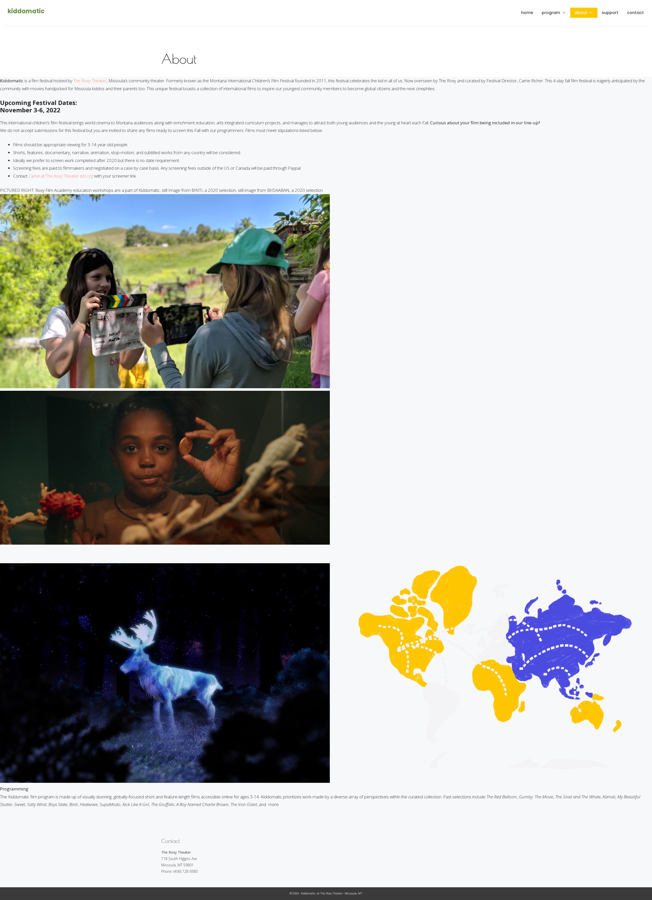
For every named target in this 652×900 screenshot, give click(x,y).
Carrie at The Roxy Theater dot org (61, 176)
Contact (635, 13)
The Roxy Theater (89, 81)
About (581, 13)
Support (610, 13)
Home (527, 13)
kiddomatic (26, 11)
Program (551, 13)
